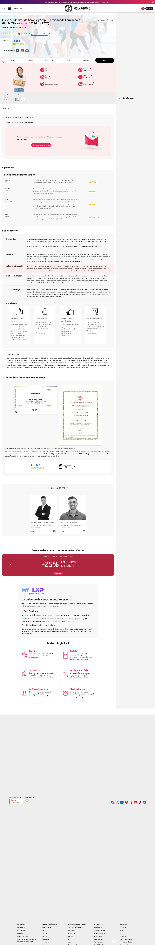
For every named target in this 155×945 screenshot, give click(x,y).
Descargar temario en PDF (48, 480)
